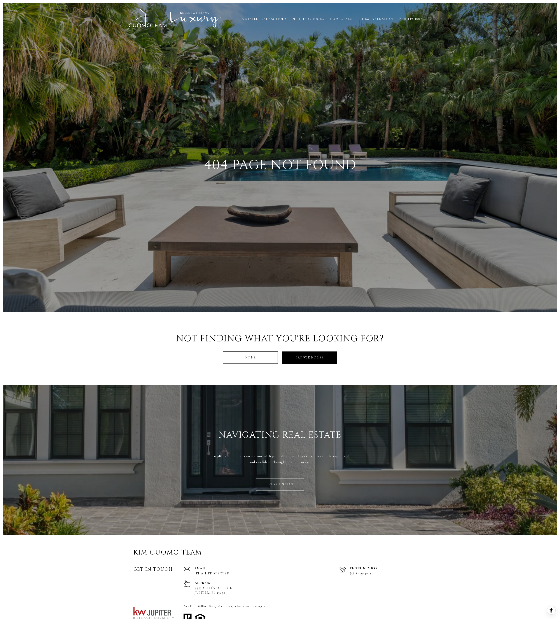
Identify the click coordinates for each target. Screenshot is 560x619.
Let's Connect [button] (280, 484)
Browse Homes (310, 357)
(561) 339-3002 (360, 573)
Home (250, 357)
